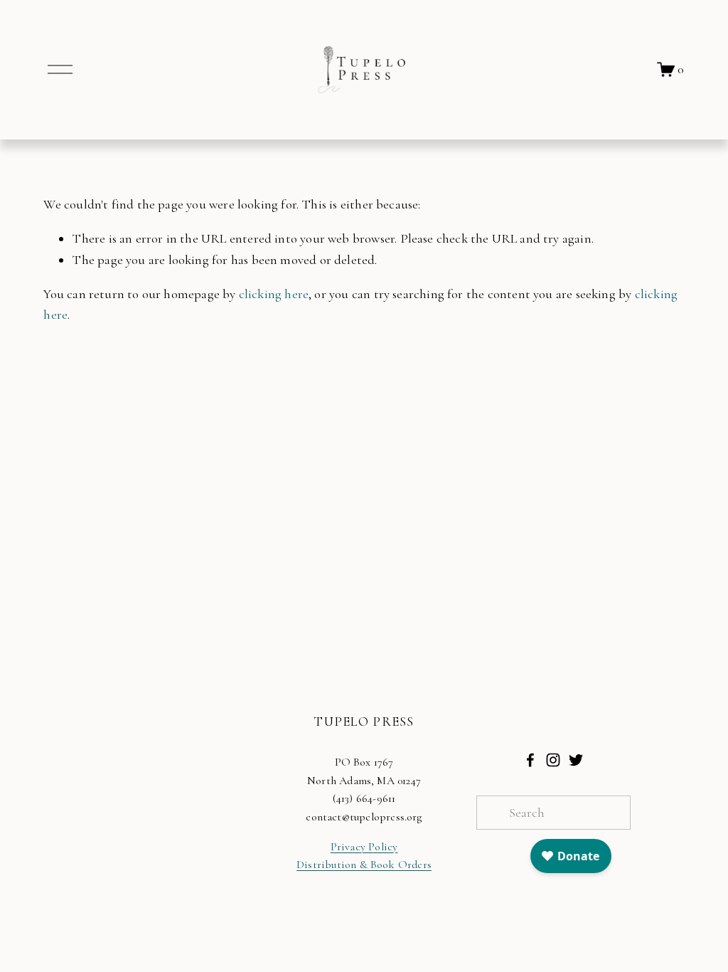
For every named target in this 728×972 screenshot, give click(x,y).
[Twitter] (576, 760)
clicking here (274, 294)
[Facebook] (530, 760)
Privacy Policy (364, 847)
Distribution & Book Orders (364, 864)
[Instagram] (553, 760)
